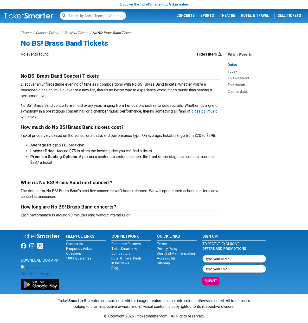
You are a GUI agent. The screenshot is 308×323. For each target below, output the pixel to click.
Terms (162, 244)
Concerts (185, 15)
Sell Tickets (289, 15)
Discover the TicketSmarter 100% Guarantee (154, 4)
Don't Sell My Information (176, 253)
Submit (211, 281)
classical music (205, 111)
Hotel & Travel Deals (126, 258)
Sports (207, 15)
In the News (120, 263)
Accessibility (166, 258)
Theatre (227, 15)
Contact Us (74, 244)
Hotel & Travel (255, 15)
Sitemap (163, 263)
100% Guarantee (78, 258)
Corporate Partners (126, 244)
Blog (114, 268)
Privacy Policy (167, 249)
